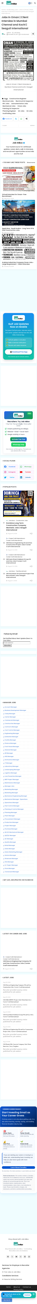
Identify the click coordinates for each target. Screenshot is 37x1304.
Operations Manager (12, 802)
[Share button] (26, 119)
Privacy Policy (18, 1290)
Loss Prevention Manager (13, 776)
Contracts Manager (11, 727)
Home (4, 10)
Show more (31, 162)
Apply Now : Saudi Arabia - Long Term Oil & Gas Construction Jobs (18, 229)
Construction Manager (12, 723)
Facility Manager (10, 740)
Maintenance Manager (12, 783)
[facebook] (8, 1256)
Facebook (8, 119)
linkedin (28, 477)
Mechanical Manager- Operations (16, 799)
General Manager (11, 750)
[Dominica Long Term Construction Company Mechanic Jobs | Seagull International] (18, 504)
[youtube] (16, 1256)
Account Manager (11, 707)
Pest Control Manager (12, 806)
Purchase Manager (11, 829)
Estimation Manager (11, 737)
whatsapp (27, 467)
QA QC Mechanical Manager (14, 832)
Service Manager (10, 855)
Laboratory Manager (11, 766)
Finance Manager (10, 743)
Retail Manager (10, 845)
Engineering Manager (12, 733)
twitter (12, 477)
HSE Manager (9, 756)
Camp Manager (10, 713)
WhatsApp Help (18, 445)
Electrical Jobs (8, 101)
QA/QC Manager (10, 835)
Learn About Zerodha (18, 1167)
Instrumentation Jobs (19, 104)
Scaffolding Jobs (12, 10)
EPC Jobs (6, 104)
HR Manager (9, 753)
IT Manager (8, 763)
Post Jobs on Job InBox (12, 1272)
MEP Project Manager (12, 779)
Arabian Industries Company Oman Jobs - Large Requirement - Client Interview (18, 263)
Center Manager (10, 717)
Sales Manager (10, 849)
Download (27, 1295)
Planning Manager (11, 812)
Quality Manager (10, 842)
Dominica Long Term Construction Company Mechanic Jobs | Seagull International (16, 526)
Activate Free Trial (18, 439)
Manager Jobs (9, 786)
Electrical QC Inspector (24, 101)
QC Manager (9, 839)
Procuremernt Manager (12, 819)
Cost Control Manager (12, 730)
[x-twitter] (12, 1256)
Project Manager (10, 825)
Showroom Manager (11, 858)
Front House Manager (12, 746)
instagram (12, 472)
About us (16, 1287)
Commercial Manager (12, 720)
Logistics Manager (11, 773)
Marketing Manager (11, 789)
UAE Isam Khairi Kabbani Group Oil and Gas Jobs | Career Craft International (18, 561)
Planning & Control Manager (14, 809)
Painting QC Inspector (11, 109)
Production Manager (11, 822)
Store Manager (10, 868)
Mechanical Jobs (9, 106)
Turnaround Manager (12, 872)
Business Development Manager (15, 710)
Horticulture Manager (12, 760)
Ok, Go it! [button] (7, 1300)
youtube (28, 472)
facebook (12, 467)
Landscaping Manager (12, 769)
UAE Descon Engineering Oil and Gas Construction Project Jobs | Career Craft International (19, 545)
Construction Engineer (17, 99)
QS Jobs (29, 111)
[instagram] (20, 1256)
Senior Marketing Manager (13, 852)
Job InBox (17, 143)
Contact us (27, 1287)
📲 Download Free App (18, 352)
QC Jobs (21, 111)
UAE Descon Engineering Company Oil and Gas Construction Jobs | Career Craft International (17, 963)
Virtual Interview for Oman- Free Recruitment (14, 195)
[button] (35, 3)
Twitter (15, 119)
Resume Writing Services (13, 1279)
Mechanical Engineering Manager (16, 796)
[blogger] (29, 1256)
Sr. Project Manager (11, 865)
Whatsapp (21, 119)
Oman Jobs (21, 106)
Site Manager (9, 862)
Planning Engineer (9, 111)
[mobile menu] (2, 3)
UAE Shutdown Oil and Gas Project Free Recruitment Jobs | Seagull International (20, 575)
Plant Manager (10, 816)
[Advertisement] (18, 292)
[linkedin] (24, 1256)
